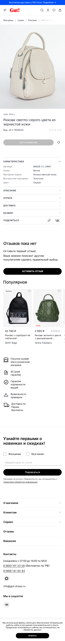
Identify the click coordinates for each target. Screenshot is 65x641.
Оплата (7, 198)
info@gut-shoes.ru (14, 586)
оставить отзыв (32, 271)
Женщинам (14, 454)
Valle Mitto (9, 114)
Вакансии (9, 541)
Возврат (8, 213)
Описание (9, 190)
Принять (32, 636)
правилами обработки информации (20, 482)
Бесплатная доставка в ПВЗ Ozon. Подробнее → (32, 2)
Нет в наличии (28, 142)
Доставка (9, 205)
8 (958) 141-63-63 (14, 570)
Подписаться (32, 472)
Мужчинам (37, 454)
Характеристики (13, 161)
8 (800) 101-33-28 (14, 565)
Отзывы (8, 531)
